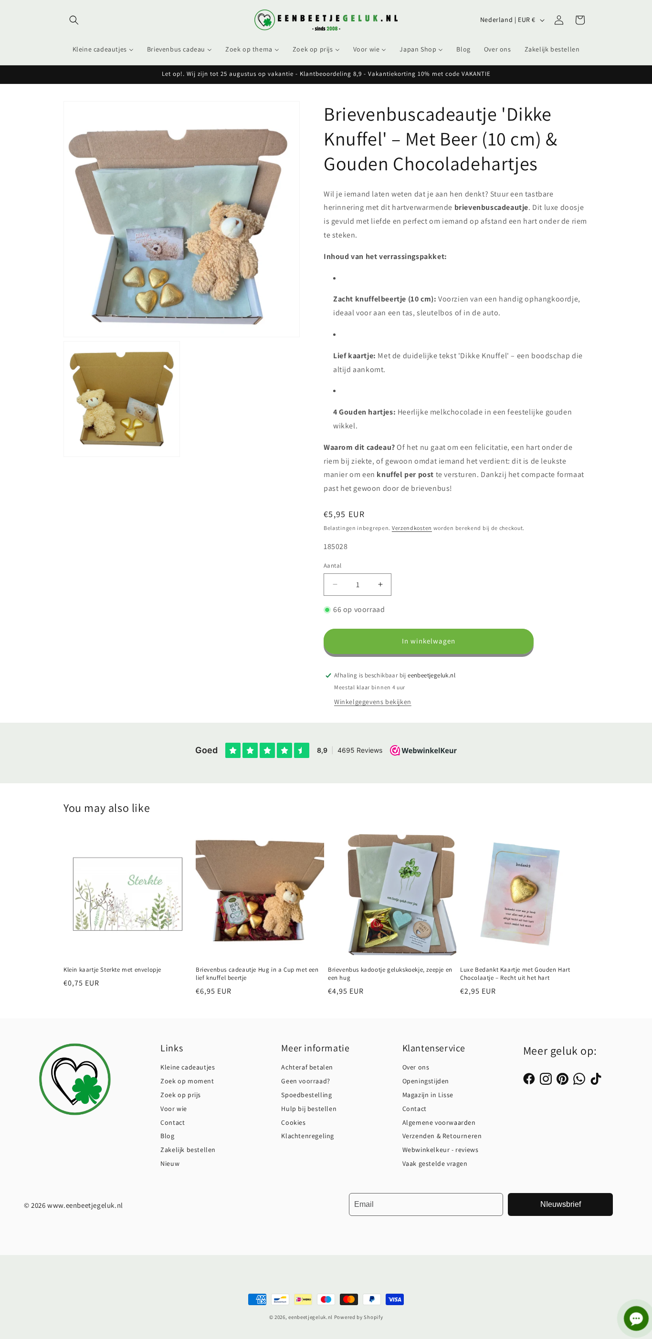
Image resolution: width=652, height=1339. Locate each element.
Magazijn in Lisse (427, 1094)
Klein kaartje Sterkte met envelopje (112, 970)
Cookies (293, 1122)
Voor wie (173, 1108)
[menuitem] (103, 49)
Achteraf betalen (307, 1067)
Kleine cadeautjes (187, 1067)
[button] (73, 20)
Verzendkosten (412, 527)
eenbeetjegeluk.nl (310, 1317)
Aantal (332, 565)
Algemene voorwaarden (439, 1122)
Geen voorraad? (305, 1081)
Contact (172, 1122)
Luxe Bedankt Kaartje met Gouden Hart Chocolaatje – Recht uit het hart (515, 974)
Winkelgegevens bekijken (372, 701)
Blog (167, 1135)
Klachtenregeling (307, 1135)
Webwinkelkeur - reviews (440, 1149)
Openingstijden (425, 1081)
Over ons (416, 1067)
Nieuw (169, 1163)
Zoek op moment (187, 1081)
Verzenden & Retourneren (442, 1135)
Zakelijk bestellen (188, 1149)
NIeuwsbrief (560, 1204)
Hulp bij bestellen (309, 1108)
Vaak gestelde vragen (435, 1163)
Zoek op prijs (180, 1094)
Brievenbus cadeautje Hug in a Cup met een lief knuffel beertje (257, 974)
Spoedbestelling (306, 1094)
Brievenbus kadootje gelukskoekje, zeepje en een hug (390, 974)
